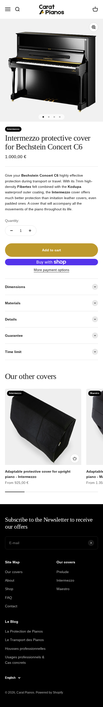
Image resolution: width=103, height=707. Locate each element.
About (9, 580)
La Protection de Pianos (24, 631)
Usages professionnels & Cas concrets (24, 660)
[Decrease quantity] (11, 231)
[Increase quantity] (30, 231)
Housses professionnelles (25, 649)
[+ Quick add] (74, 458)
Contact (11, 606)
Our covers (13, 572)
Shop (9, 589)
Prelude (62, 572)
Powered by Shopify (49, 692)
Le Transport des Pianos (24, 640)
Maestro (63, 589)
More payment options (51, 270)
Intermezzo (65, 580)
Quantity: (12, 221)
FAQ (8, 598)
